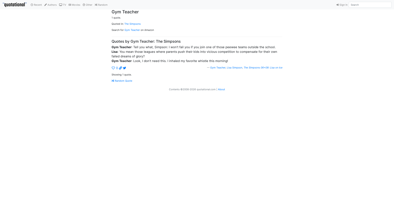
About (221, 89)
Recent (37, 4)
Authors (52, 4)
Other (88, 4)
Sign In (343, 4)
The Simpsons (132, 23)
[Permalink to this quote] (120, 68)
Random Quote (123, 80)
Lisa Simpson (234, 67)
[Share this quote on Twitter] (124, 68)
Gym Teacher (132, 29)
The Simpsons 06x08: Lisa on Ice (263, 67)
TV (64, 4)
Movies (75, 4)
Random (102, 4)
